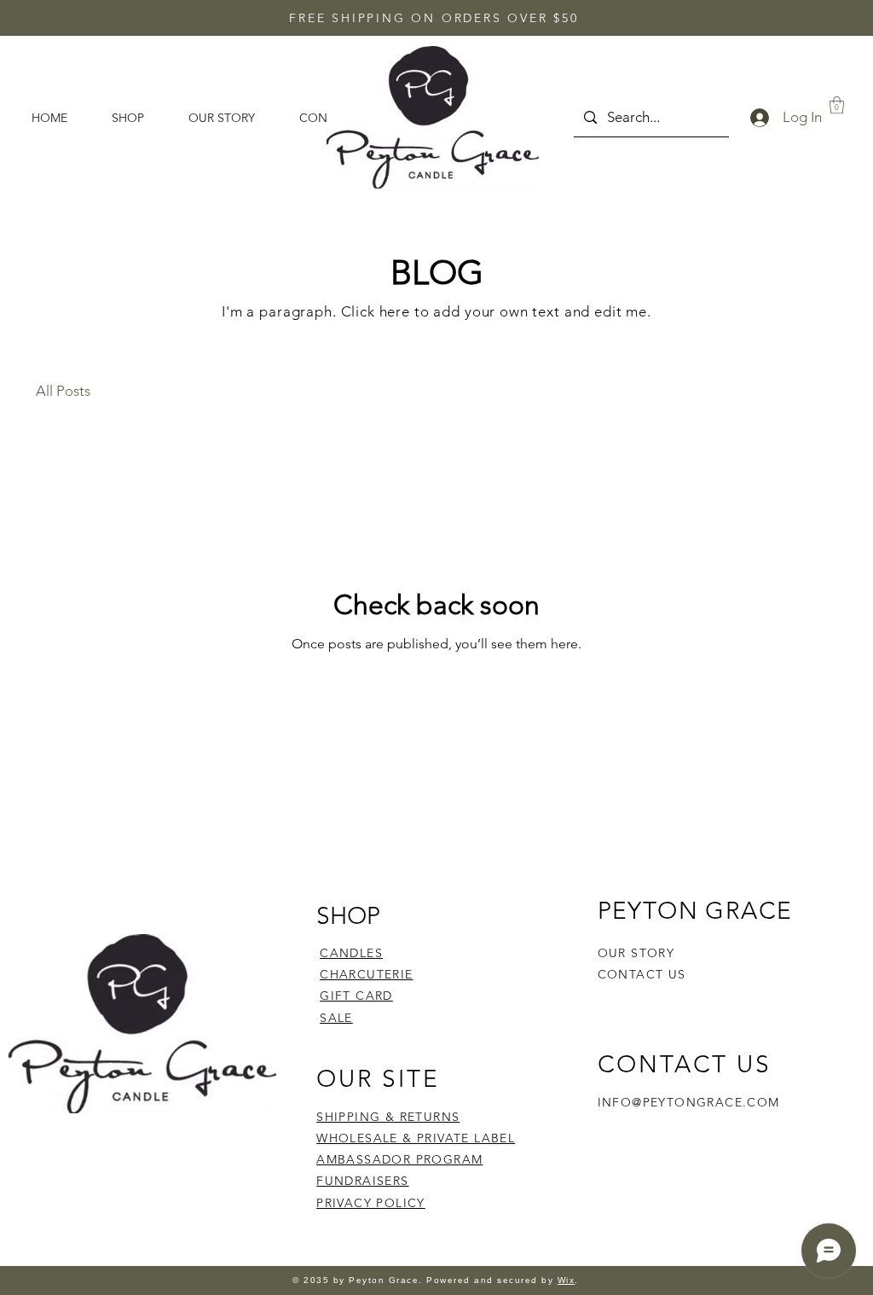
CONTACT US (642, 974)
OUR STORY (636, 953)
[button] (837, 104)
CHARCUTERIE (366, 974)
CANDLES (351, 953)
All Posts (63, 390)
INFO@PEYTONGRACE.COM (689, 1102)
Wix (566, 1280)
